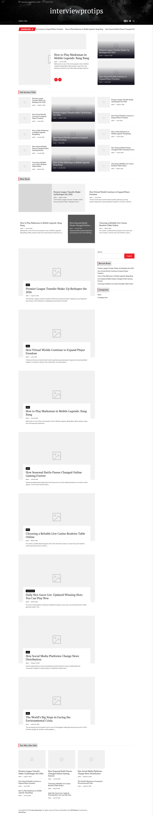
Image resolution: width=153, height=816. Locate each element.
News (27, 284)
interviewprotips (76, 10)
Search (100, 252)
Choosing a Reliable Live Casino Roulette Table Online (39, 164)
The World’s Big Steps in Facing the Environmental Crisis (48, 718)
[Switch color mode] (127, 21)
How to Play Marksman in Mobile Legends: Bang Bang (63, 29)
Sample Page (23, 21)
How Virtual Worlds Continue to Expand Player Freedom (113, 77)
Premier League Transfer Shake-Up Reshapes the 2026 (114, 51)
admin (55, 65)
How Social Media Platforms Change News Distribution (52, 657)
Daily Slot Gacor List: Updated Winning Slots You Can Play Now (54, 596)
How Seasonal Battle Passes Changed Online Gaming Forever (105, 29)
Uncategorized (30, 590)
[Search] (133, 21)
